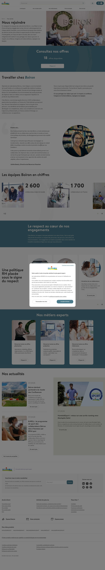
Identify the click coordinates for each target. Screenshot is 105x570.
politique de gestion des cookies (57, 296)
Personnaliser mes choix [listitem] (41, 301)
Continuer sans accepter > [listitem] (68, 265)
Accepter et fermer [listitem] (65, 301)
